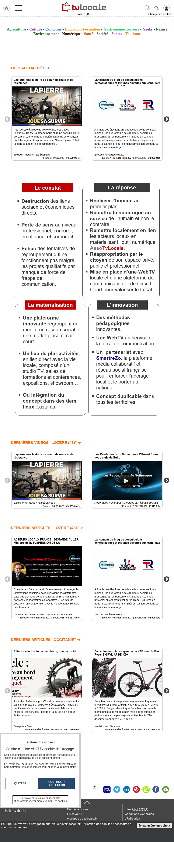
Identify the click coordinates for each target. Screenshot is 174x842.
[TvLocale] (83, 7)
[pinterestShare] (136, 789)
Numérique (71, 34)
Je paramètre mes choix (154, 825)
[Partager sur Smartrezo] (107, 789)
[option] (46, 118)
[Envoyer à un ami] (165, 789)
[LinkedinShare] (126, 789)
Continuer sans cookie (56, 783)
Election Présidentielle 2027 (117, 158)
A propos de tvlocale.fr (82, 818)
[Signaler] (97, 789)
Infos (136, 809)
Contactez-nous (77, 809)
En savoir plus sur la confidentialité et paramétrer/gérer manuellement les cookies (40, 800)
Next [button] (166, 119)
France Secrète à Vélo (117, 729)
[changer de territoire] (147, 8)
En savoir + (74, 814)
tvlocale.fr (15, 810)
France (47, 158)
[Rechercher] (156, 8)
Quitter (20, 783)
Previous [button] (7, 119)
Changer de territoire (160, 14)
